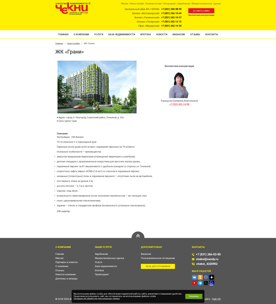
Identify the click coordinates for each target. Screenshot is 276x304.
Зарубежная (183, 3)
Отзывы (195, 34)
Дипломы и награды (66, 278)
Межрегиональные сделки (206, 3)
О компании (81, 34)
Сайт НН (216, 299)
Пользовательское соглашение (158, 258)
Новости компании (65, 274)
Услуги (98, 34)
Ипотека (145, 34)
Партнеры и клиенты (66, 262)
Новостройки (137, 3)
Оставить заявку (201, 10)
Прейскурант (102, 274)
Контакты (211, 34)
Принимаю (194, 296)
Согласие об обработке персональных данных (97, 298)
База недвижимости (121, 34)
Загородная (169, 3)
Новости (161, 34)
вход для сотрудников (158, 266)
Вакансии (178, 34)
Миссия (59, 258)
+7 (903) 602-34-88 (179, 104)
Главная (63, 34)
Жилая (124, 3)
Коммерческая (153, 3)
